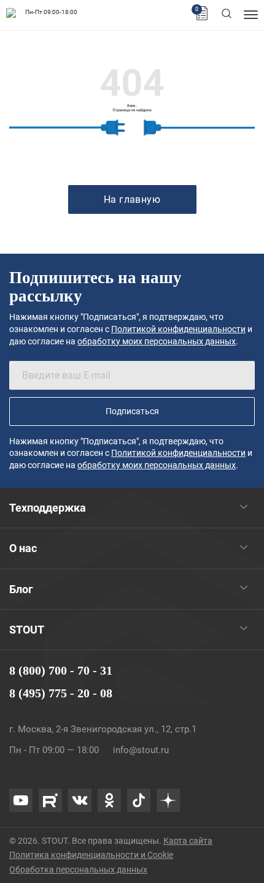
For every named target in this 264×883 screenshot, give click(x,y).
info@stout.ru (141, 750)
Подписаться (132, 411)
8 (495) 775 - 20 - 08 (60, 693)
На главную (132, 199)
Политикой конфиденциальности (178, 329)
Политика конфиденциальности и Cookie (91, 855)
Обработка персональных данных (78, 869)
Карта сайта (187, 841)
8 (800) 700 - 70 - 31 (60, 670)
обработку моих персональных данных (156, 341)
